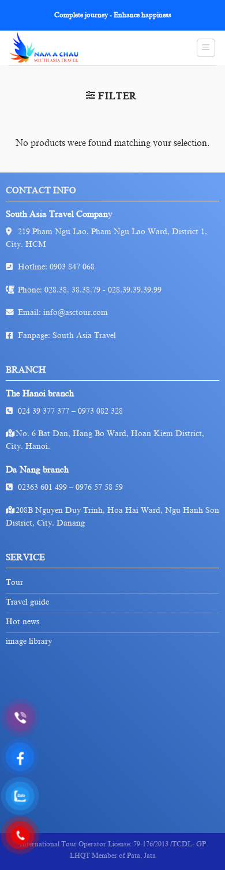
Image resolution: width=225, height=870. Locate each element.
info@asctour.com (75, 312)
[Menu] (206, 48)
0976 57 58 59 (99, 487)
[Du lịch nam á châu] (58, 48)
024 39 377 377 (43, 411)
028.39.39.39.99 (135, 290)
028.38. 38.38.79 (72, 290)
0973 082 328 (100, 411)
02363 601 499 (42, 487)
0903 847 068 (72, 266)
